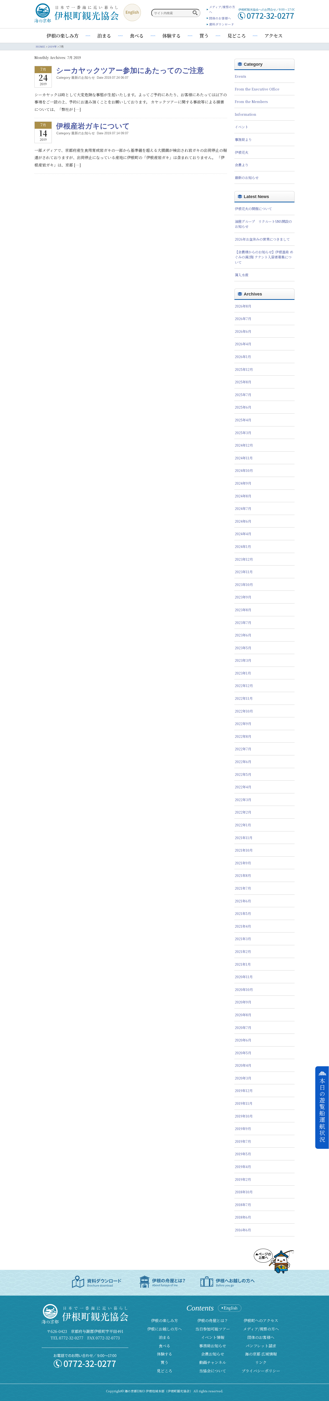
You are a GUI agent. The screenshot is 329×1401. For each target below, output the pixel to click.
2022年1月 (243, 824)
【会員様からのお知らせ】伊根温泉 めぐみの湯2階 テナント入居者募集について (264, 257)
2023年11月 (244, 571)
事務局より (243, 139)
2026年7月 (243, 318)
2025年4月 (243, 419)
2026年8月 (243, 305)
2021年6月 (243, 900)
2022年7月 (243, 748)
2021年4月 (243, 926)
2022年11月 (244, 698)
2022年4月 (243, 786)
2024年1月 (243, 546)
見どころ (236, 35)
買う (204, 35)
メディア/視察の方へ (261, 1329)
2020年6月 (243, 1039)
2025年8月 (243, 381)
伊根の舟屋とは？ (212, 1320)
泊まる (104, 35)
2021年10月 (244, 850)
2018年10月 (244, 1191)
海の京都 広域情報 (261, 1354)
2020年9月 (243, 1001)
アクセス (273, 35)
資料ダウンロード (221, 24)
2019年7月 (243, 1141)
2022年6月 (243, 761)
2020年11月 (244, 976)
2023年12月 (244, 559)
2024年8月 (243, 495)
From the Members (251, 101)
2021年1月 (243, 964)
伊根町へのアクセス (260, 1320)
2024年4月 (243, 533)
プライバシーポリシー (261, 1371)
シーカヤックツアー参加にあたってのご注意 (130, 70)
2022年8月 (243, 736)
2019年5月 (243, 1153)
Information (245, 114)
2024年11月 (244, 457)
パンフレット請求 (261, 1346)
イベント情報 (212, 1337)
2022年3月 (243, 799)
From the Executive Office (257, 88)
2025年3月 (243, 432)
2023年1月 (243, 672)
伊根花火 (241, 152)
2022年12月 (244, 685)
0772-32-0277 (71, 1338)
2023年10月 (244, 584)
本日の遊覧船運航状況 (322, 1110)
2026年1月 (243, 356)
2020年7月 (243, 1027)
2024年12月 (244, 445)
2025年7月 (243, 394)
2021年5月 (243, 913)
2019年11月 (243, 1103)
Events (240, 76)
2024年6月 (243, 521)
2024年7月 (243, 508)
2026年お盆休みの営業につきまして (262, 239)
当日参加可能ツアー (212, 1329)
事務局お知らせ (212, 1346)
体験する (171, 35)
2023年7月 (243, 622)
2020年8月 (243, 1014)
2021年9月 (243, 862)
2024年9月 (243, 483)
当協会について (212, 1371)
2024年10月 (244, 470)
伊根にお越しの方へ (164, 1329)
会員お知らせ (212, 1354)
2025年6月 (243, 407)
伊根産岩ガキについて (93, 126)
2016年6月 (243, 1229)
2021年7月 (243, 888)
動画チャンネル (212, 1362)
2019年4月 (243, 1166)
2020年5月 (243, 1052)
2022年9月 (243, 723)
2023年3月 (243, 660)
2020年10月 (244, 989)
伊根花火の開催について (253, 208)
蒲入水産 (241, 274)
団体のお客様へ (220, 18)
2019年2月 (243, 1179)
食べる (137, 35)
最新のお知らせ (246, 177)
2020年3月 (243, 1077)
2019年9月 (243, 1128)
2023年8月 (243, 609)
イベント (241, 126)
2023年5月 (243, 647)
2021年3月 (243, 938)
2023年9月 (243, 596)
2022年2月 (243, 812)
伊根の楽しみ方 (62, 35)
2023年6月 (243, 634)
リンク (261, 1362)
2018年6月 (243, 1217)
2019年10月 (244, 1115)
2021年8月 (243, 875)
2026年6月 (243, 331)
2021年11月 (243, 837)
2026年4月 (243, 343)
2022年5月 (243, 774)
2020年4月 (243, 1065)
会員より (241, 164)
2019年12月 (244, 1090)
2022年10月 (244, 710)
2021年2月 (243, 951)
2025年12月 (244, 369)
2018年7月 (243, 1204)
